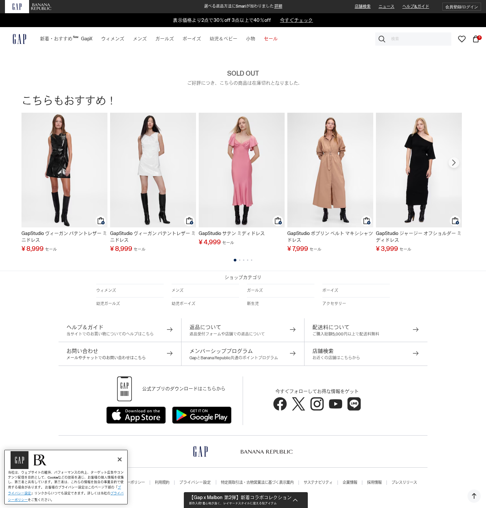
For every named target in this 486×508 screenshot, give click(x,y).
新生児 (253, 303)
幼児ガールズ (108, 303)
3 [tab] (243, 260)
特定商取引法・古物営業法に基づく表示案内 (257, 482)
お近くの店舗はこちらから (336, 358)
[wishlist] (462, 38)
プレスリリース (404, 482)
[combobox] (413, 39)
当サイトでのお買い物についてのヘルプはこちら (110, 334)
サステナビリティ (318, 482)
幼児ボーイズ (183, 303)
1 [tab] (235, 260)
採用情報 (374, 482)
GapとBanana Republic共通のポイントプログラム (233, 358)
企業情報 (350, 482)
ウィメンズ (106, 290)
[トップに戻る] (474, 496)
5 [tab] (251, 260)
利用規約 (162, 482)
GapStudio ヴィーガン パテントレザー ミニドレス (64, 237)
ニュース (386, 6)
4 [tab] (247, 260)
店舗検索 (363, 6)
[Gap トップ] (15, 39)
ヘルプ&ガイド (415, 6)
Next (454, 162)
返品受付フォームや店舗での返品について (227, 334)
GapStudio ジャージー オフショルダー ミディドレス (419, 237)
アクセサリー (334, 303)
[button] (462, 7)
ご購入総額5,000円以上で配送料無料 (345, 334)
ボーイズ (330, 290)
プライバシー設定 (195, 482)
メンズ (177, 290)
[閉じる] (119, 459)
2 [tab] (239, 260)
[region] (66, 477)
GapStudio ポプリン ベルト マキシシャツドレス (330, 237)
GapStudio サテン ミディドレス (232, 233)
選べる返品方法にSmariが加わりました (243, 6)
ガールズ (255, 290)
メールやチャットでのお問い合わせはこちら (106, 358)
